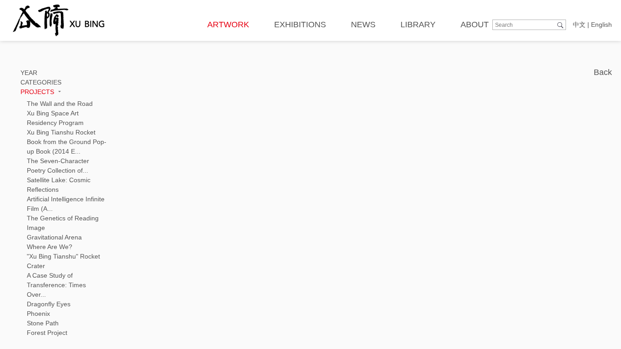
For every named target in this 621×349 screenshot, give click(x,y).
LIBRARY (418, 24)
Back (603, 72)
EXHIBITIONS (300, 24)
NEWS (363, 24)
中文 (579, 24)
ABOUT (475, 24)
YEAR (28, 72)
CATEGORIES (40, 82)
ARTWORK (228, 24)
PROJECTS (38, 91)
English (601, 24)
